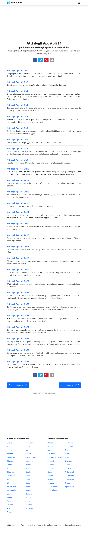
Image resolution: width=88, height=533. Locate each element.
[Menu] (79, 2)
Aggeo (27, 501)
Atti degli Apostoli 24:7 (17, 139)
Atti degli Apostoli (54, 457)
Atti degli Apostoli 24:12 (18, 191)
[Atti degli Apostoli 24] (35, 60)
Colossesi (51, 483)
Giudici (10, 465)
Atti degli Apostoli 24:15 (18, 223)
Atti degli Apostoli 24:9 (17, 160)
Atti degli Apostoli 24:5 (17, 116)
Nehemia (10, 497)
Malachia (29, 508)
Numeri (10, 454)
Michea (28, 486)
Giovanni (51, 454)
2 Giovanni (69, 475)
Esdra (9, 494)
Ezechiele (29, 461)
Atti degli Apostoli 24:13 (18, 203)
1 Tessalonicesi (53, 486)
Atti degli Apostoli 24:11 (18, 180)
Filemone (69, 454)
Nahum (28, 490)
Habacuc (29, 494)
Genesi (10, 443)
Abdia (27, 479)
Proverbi (10, 512)
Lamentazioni (30, 457)
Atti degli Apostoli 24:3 (17, 91)
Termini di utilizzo (28, 525)
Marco (50, 446)
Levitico (10, 450)
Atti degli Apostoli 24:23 (18, 315)
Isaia (27, 450)
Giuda (67, 483)
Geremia (28, 454)
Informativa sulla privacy (47, 525)
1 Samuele (11, 472)
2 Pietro (68, 468)
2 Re (8, 483)
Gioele (28, 472)
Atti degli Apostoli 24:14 (18, 212)
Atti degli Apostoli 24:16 (18, 235)
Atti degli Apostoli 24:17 (18, 246)
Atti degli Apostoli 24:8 (17, 148)
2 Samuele (11, 475)
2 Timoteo (69, 446)
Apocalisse (69, 486)
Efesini (50, 475)
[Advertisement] (44, 20)
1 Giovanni (69, 472)
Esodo (9, 446)
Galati (49, 472)
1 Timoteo (69, 443)
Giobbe (10, 505)
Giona (27, 483)
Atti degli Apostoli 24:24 (18, 327)
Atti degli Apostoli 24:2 (17, 82)
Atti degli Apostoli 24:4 (17, 105)
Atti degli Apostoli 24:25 (18, 338)
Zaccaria (28, 505)
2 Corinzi (50, 468)
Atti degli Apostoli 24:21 (18, 292)
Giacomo (68, 461)
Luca (49, 450)
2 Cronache (11, 490)
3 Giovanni (69, 479)
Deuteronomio (13, 457)
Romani (50, 461)
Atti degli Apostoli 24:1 (17, 70)
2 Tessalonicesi (53, 490)
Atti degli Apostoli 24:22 (18, 304)
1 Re (8, 479)
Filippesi (50, 479)
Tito (66, 450)
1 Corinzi (50, 465)
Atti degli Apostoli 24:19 (18, 269)
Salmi (9, 508)
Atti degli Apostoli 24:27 (18, 361)
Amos (27, 475)
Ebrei (67, 457)
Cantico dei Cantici (32, 446)
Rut (8, 468)
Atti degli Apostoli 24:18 (18, 258)
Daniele (28, 465)
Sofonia (28, 497)
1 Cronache (11, 486)
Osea (27, 468)
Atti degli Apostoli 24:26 (18, 350)
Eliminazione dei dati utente (70, 525)
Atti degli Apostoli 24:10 (18, 168)
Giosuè (10, 461)
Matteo (50, 443)
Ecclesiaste (29, 443)
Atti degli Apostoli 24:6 (17, 128)
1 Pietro (68, 465)
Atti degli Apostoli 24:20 (18, 281)
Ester (9, 501)
